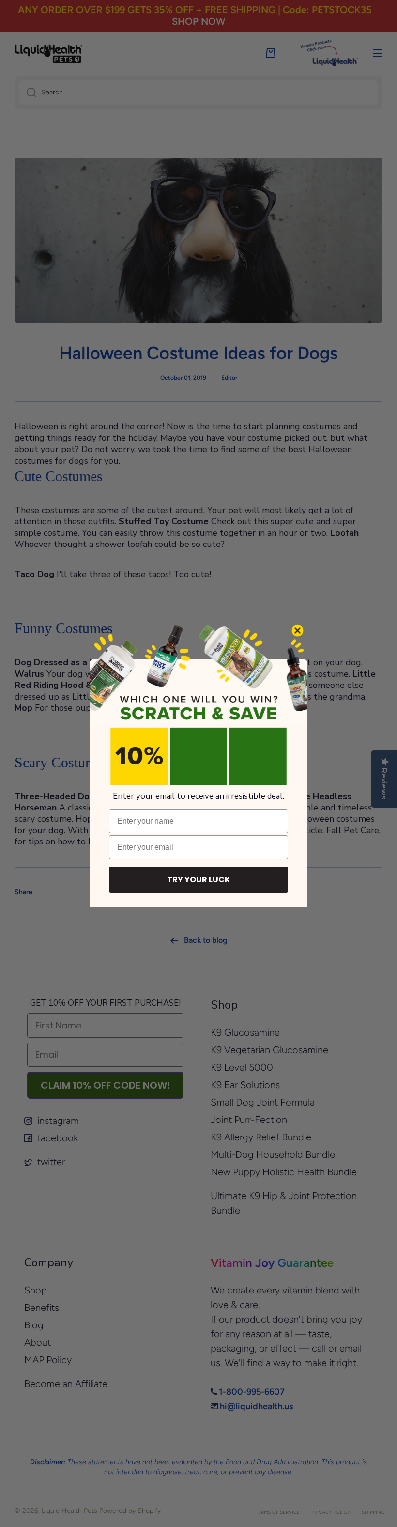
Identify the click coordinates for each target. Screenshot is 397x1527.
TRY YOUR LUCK (198, 879)
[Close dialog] (297, 630)
